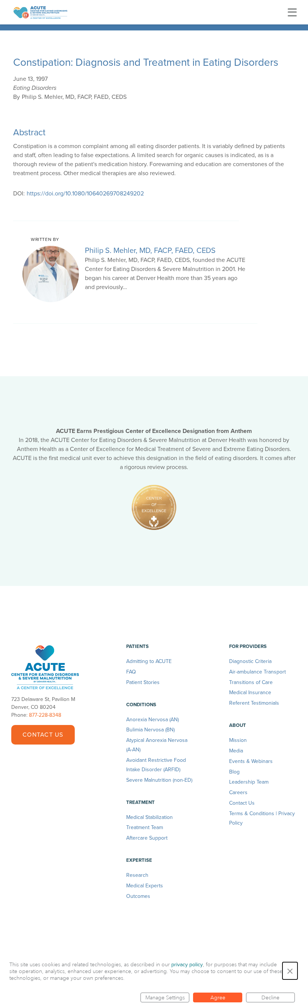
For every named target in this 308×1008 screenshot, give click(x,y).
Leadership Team (249, 782)
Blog (234, 772)
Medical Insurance (250, 692)
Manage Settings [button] (165, 997)
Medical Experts (144, 885)
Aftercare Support (147, 838)
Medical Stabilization (149, 817)
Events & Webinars (251, 761)
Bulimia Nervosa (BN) (150, 729)
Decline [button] (270, 997)
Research (137, 875)
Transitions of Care (251, 682)
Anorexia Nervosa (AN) (152, 719)
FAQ (131, 672)
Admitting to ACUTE (149, 661)
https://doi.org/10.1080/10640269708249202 (85, 193)
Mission (238, 740)
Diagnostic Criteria (250, 661)
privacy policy (187, 964)
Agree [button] (217, 997)
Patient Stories (143, 682)
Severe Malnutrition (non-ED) (159, 780)
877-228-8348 (45, 715)
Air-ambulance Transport (257, 672)
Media (236, 751)
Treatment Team (144, 827)
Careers (238, 792)
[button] (289, 970)
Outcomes (138, 896)
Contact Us (43, 735)
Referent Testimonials (254, 703)
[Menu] (292, 12)
